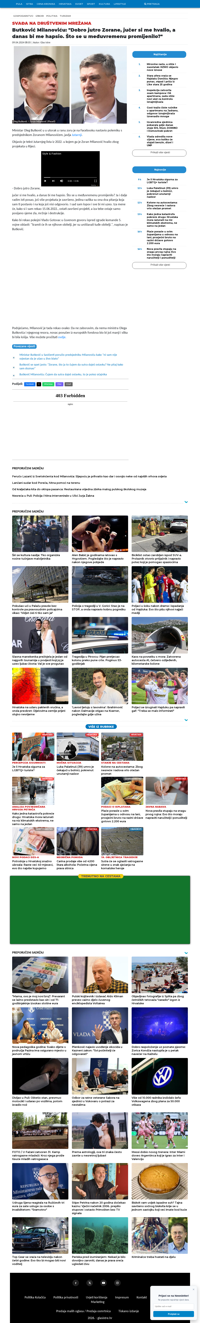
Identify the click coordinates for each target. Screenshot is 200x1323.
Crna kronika (46, 3)
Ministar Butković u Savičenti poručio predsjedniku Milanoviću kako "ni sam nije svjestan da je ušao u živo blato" (68, 357)
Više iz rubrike (101, 726)
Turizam (65, 15)
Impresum (122, 1297)
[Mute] (62, 181)
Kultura (104, 3)
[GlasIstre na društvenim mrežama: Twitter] (93, 1283)
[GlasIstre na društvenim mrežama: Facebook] (79, 1283)
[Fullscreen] (96, 181)
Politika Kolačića (35, 1297)
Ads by (93, 185)
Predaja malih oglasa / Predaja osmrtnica (83, 1311)
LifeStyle (120, 3)
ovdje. (62, 337)
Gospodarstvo (23, 15)
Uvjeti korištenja (97, 1297)
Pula (19, 3)
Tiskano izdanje (128, 1311)
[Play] (45, 181)
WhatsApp (48, 384)
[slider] (70, 177)
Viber (59, 384)
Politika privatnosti (65, 1297)
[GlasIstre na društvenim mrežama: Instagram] (121, 1283)
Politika (51, 15)
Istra (29, 3)
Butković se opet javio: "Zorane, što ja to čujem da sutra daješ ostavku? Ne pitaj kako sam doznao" (71, 366)
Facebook (30, 384)
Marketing (97, 1302)
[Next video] (53, 181)
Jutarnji (77, 135)
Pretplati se (174, 1314)
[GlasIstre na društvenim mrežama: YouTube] (107, 1283)
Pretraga (153, 3)
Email (68, 384)
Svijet (79, 3)
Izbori (40, 15)
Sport (91, 3)
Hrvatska (65, 3)
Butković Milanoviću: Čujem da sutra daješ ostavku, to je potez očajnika (63, 374)
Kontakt (142, 1297)
